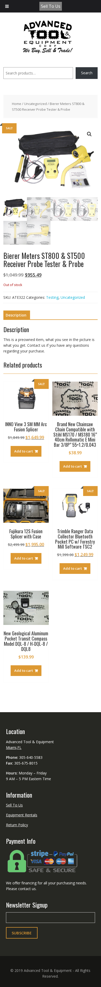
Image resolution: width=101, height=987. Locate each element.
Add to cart (23, 451)
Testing (52, 297)
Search (86, 72)
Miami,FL (13, 747)
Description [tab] (16, 315)
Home (16, 103)
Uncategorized (35, 103)
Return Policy (17, 824)
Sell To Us (50, 6)
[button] (89, 134)
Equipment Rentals (21, 814)
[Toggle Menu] (7, 6)
